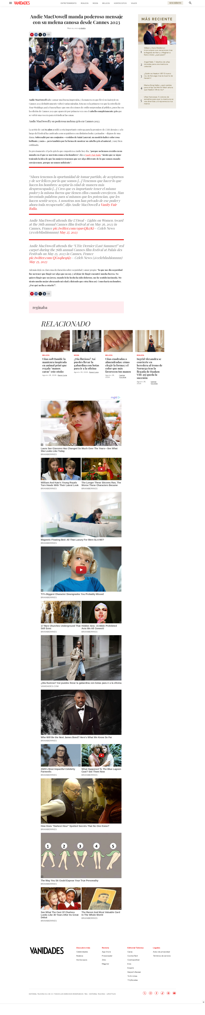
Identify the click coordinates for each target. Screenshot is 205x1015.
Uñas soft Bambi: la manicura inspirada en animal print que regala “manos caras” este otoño (54, 365)
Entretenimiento (69, 3)
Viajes (134, 3)
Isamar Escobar (122, 376)
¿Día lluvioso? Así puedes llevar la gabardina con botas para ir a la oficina (86, 363)
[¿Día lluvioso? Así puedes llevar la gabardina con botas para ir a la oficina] (86, 341)
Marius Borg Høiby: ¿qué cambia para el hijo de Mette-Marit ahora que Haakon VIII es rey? (158, 87)
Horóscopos (120, 3)
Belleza (106, 3)
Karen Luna (62, 375)
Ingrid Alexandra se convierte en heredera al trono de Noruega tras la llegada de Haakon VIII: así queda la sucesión (149, 368)
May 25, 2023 (38, 261)
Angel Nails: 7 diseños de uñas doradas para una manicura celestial (157, 64)
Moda (95, 3)
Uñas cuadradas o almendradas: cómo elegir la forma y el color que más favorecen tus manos (118, 365)
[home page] (22, 3)
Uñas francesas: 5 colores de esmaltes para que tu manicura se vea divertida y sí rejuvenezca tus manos (158, 100)
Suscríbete (175, 3)
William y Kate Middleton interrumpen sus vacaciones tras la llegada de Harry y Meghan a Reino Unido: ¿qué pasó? (158, 51)
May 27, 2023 (68, 232)
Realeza (85, 3)
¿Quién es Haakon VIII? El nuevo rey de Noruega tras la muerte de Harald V (158, 75)
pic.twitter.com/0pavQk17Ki (73, 228)
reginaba (82, 28)
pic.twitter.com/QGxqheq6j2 (50, 257)
